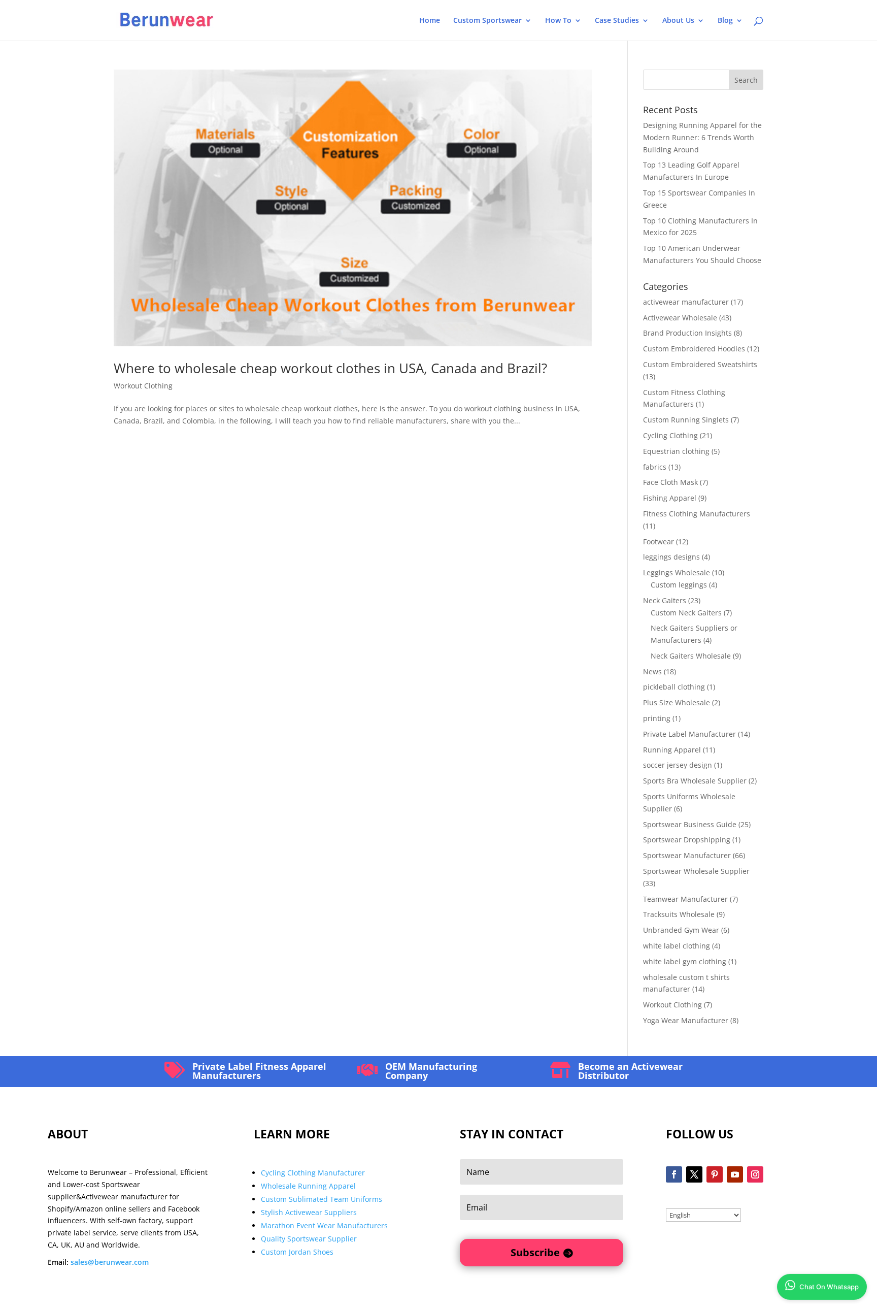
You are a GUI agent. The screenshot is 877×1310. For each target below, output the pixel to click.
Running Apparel (672, 750)
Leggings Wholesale (676, 572)
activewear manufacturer (686, 302)
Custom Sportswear (487, 21)
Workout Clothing (143, 385)
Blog (725, 21)
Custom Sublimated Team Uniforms (321, 1199)
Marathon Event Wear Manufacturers (324, 1225)
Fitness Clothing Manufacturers (696, 513)
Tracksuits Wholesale (679, 914)
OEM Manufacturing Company (431, 1071)
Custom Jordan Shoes (297, 1252)
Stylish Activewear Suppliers (309, 1212)
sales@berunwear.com (110, 1262)
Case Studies (617, 21)
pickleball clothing (674, 687)
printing (656, 718)
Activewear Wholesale (680, 317)
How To (558, 21)
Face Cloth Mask (670, 482)
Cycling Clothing (670, 435)
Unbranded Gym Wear (681, 930)
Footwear (658, 541)
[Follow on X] (694, 1174)
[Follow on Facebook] (674, 1174)
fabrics (654, 467)
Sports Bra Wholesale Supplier (695, 780)
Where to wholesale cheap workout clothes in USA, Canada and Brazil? (330, 368)
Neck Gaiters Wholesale (691, 656)
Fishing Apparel (669, 498)
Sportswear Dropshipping (686, 839)
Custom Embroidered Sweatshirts (700, 364)
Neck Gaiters (664, 600)
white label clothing (676, 946)
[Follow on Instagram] (755, 1174)
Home (429, 21)
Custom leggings (679, 585)
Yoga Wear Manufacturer (685, 1020)
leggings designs (671, 557)
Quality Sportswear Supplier (309, 1238)
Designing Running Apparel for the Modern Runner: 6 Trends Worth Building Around (702, 137)
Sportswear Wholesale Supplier (696, 871)
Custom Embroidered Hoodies (694, 348)
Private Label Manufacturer (689, 734)
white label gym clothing (684, 961)
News (652, 671)
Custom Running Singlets (686, 419)
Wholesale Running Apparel (308, 1186)
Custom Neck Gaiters (686, 612)
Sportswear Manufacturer (687, 855)
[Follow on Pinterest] (714, 1174)
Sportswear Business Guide (689, 824)
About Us (678, 21)
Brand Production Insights (687, 333)
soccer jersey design (677, 765)
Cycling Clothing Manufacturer (313, 1172)
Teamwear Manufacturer (685, 899)
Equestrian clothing (676, 451)
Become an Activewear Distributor (630, 1071)
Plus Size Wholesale (676, 702)
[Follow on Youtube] (735, 1174)
